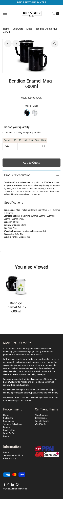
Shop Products (41, 415)
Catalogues (8, 421)
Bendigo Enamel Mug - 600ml (16, 307)
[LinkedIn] (12, 484)
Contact (6, 436)
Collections (8, 418)
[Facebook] (4, 484)
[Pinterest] (8, 484)
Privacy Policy (9, 458)
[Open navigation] (5, 13)
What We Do (8, 433)
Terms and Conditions (13, 455)
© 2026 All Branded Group (15, 489)
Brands (6, 427)
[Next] (16, 43)
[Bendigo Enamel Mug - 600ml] (16, 285)
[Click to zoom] (54, 43)
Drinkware (18, 28)
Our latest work (42, 421)
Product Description (17, 175)
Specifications (13, 202)
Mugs (29, 28)
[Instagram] (17, 484)
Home (6, 28)
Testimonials (41, 418)
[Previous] (8, 43)
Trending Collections (12, 424)
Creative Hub (9, 430)
